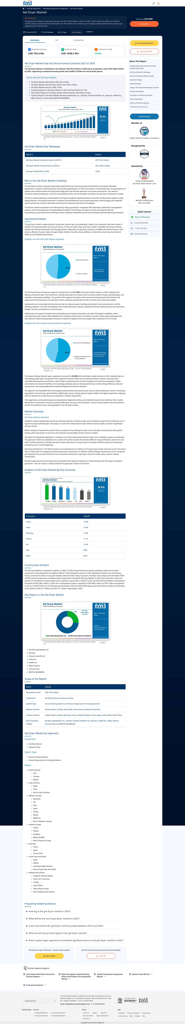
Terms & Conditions (133, 1013)
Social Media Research (58, 1016)
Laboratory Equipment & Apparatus (55, 8)
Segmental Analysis (136, 80)
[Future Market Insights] (27, 3)
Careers (94, 1013)
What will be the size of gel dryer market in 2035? (54, 918)
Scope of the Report (136, 99)
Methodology (144, 116)
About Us (86, 1013)
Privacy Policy (146, 1013)
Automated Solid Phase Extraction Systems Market (40, 975)
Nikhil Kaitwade (48, 32)
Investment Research (41, 1016)
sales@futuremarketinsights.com (77, 1004)
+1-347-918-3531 (99, 1004)
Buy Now (145, 24)
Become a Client (88, 1016)
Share (103, 137)
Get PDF (102, 956)
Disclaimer (121, 1013)
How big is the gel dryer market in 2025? (49, 911)
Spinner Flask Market (141, 974)
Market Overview (135, 84)
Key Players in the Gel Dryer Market (141, 95)
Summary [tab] (34, 40)
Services (36, 1010)
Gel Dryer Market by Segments (139, 103)
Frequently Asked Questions (139, 107)
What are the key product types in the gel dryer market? (58, 933)
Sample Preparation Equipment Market (110, 975)
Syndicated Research (41, 1013)
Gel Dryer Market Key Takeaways (140, 72)
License (89, 31)
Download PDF (145, 51)
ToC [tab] (56, 40)
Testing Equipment (33, 8)
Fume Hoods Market (34, 985)
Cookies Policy (122, 1016)
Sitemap (137, 1016)
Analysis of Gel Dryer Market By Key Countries (144, 87)
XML (143, 1016)
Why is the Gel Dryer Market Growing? (142, 76)
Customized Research (58, 1013)
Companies (79, 40)
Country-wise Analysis (137, 91)
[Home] (24, 8)
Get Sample (50, 956)
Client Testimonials (102, 1016)
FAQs (131, 1016)
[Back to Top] (180, 1006)
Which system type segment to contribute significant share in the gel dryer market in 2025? (76, 940)
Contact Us (86, 1019)
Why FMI (103, 1013)
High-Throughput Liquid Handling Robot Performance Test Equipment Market (76, 976)
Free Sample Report (146, 43)
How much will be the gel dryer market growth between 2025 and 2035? (66, 925)
